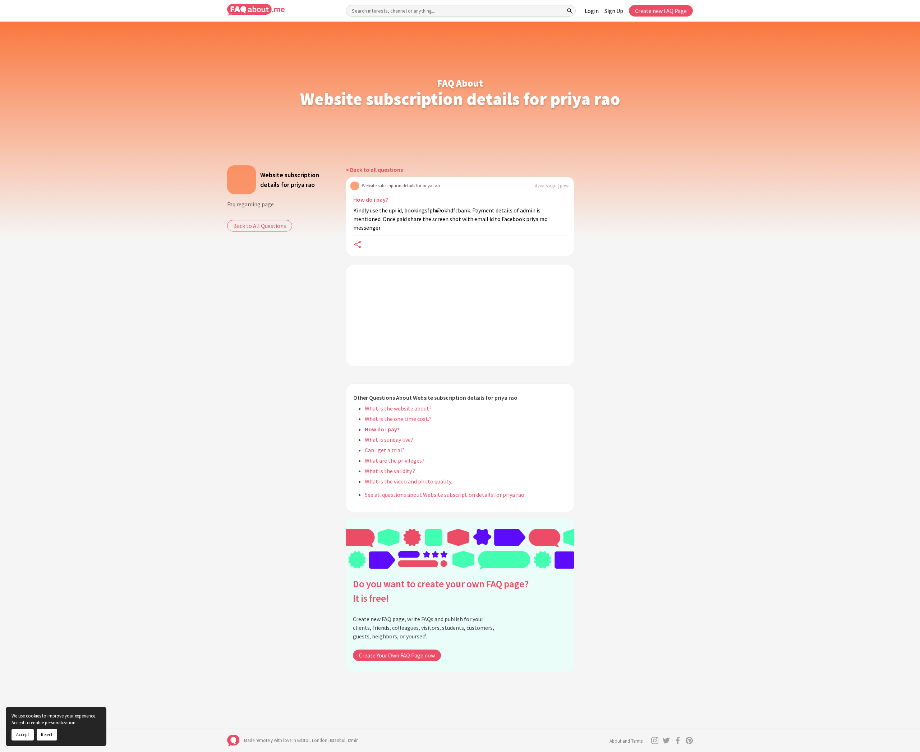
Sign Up (613, 10)
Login (592, 10)
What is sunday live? (389, 439)
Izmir (353, 740)
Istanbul (337, 740)
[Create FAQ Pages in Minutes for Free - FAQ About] (256, 10)
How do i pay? (370, 199)
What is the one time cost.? (398, 418)
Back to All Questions (259, 225)
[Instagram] (654, 740)
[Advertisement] (460, 315)
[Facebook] (677, 740)
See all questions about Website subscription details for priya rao (444, 494)
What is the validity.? (390, 470)
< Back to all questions (374, 169)
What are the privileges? (394, 460)
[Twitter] (666, 740)
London (319, 740)
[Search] (570, 11)
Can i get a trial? (385, 450)
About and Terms (626, 741)
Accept (22, 734)
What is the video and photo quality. (408, 481)
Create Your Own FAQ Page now (397, 655)
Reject (46, 734)
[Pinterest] (689, 740)
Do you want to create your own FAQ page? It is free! (441, 591)
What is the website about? (398, 408)
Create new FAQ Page (661, 10)
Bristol (303, 740)
